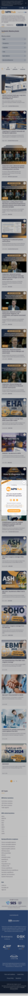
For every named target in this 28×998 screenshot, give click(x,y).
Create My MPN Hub (14, 510)
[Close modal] (24, 482)
